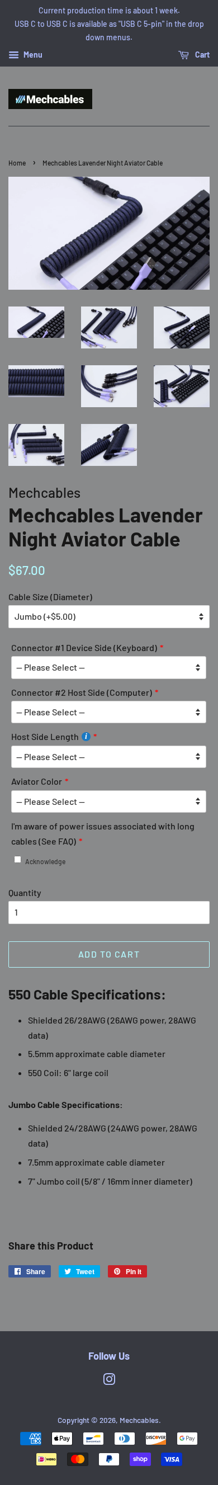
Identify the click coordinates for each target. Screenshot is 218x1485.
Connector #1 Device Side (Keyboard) (84, 647)
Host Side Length (45, 736)
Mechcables (139, 1420)
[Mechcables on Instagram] (109, 1381)
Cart (201, 55)
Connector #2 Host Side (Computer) (81, 692)
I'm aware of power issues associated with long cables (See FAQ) (103, 833)
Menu (32, 55)
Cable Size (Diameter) (50, 596)
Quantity (24, 892)
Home (17, 163)
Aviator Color (36, 781)
